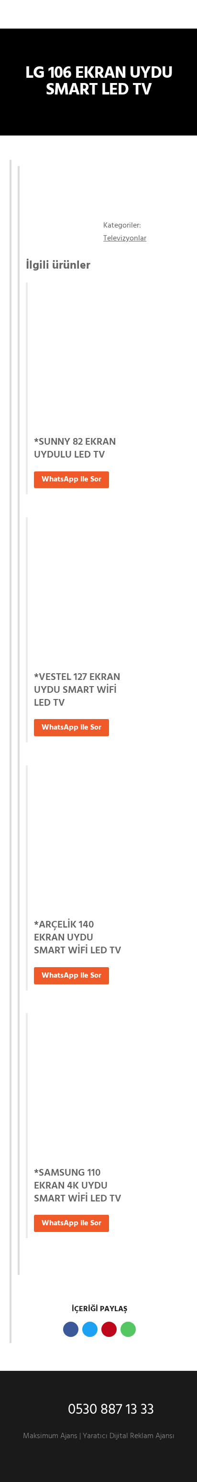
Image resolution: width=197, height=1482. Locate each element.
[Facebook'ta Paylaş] (70, 1329)
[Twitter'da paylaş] (89, 1329)
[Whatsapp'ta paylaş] (128, 1329)
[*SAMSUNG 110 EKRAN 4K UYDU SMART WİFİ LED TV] (101, 1086)
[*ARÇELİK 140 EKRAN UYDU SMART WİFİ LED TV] (101, 839)
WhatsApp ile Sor (71, 479)
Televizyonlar (124, 238)
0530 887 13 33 (111, 1410)
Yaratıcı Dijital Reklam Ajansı (129, 1436)
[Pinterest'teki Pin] (109, 1329)
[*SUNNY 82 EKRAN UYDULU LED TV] (101, 356)
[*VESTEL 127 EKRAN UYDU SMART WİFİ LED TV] (101, 590)
